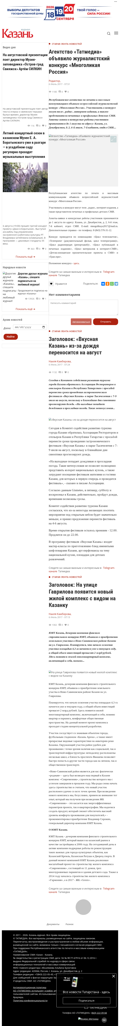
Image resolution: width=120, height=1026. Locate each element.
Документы (53, 924)
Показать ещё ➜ (25, 256)
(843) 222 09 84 (99, 1012)
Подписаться (86, 1000)
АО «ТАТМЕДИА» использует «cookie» (33, 990)
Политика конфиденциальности (30, 1000)
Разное (69, 924)
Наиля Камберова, (60, 361)
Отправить (105, 321)
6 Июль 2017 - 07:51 (59, 84)
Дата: (7, 328)
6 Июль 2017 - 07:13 (59, 617)
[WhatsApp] (112, 284)
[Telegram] (116, 284)
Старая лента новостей (67, 43)
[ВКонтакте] (103, 284)
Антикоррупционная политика (29, 987)
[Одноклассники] (107, 284)
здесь (76, 263)
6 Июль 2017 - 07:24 (59, 364)
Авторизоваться (81, 321)
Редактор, (55, 81)
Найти (11, 336)
